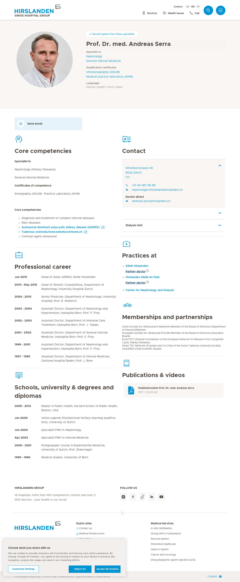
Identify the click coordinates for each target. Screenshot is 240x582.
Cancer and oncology (163, 555)
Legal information (84, 576)
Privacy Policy (66, 576)
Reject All (80, 569)
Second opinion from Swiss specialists (113, 34)
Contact (178, 7)
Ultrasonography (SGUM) (103, 72)
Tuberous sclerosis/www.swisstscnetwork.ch (52, 231)
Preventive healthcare (163, 544)
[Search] (208, 10)
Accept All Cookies (108, 569)
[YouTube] (161, 497)
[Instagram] (123, 497)
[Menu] (221, 10)
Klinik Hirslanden (137, 266)
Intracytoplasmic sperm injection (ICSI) (173, 560)
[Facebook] (133, 497)
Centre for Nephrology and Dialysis (150, 290)
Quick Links (84, 523)
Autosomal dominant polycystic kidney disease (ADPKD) (61, 227)
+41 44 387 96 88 (143, 185)
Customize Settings (23, 569)
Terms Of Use (49, 576)
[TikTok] (142, 497)
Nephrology (94, 56)
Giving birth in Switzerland (166, 533)
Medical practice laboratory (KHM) (109, 76)
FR (198, 7)
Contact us (85, 528)
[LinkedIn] (151, 497)
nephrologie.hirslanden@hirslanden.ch (157, 189)
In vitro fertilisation (161, 528)
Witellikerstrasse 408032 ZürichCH (139, 173)
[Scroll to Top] (122, 513)
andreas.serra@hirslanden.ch (151, 201)
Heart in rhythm (160, 549)
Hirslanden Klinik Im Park (143, 277)
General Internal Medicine (103, 61)
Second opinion (160, 539)
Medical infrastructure (91, 533)
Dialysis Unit (134, 225)
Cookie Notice (103, 576)
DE (187, 7)
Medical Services (162, 523)
